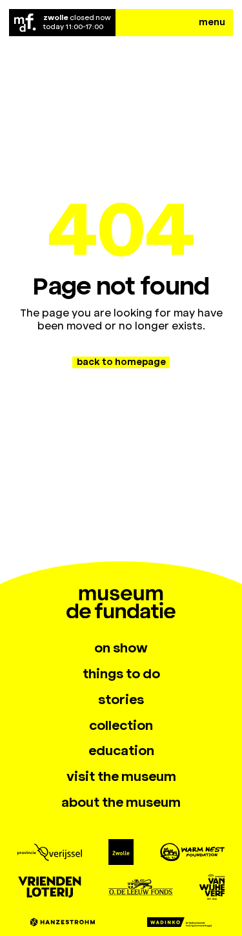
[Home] (25, 22)
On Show (121, 648)
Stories (121, 700)
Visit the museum (121, 777)
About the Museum (121, 802)
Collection (121, 726)
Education (121, 751)
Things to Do (121, 674)
